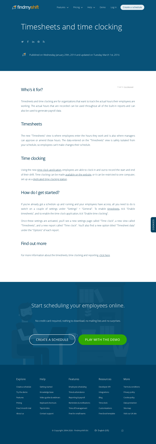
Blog (100, 397)
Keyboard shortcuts (48, 402)
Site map (127, 408)
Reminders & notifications (79, 402)
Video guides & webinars (50, 397)
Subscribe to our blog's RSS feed (44, 41)
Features (61, 7)
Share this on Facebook (28, 41)
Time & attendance (77, 392)
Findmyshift (36, 430)
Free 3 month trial (23, 408)
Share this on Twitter (22, 41)
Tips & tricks (45, 408)
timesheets (113, 208)
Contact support (47, 413)
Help (89, 7)
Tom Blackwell (128, 87)
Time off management (78, 408)
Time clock (103, 402)
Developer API (105, 386)
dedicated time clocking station (50, 179)
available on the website (78, 174)
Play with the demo (102, 339)
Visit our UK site (130, 413)
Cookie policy (129, 397)
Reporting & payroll (77, 397)
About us (20, 413)
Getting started (46, 386)
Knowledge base (46, 392)
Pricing (76, 7)
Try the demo (22, 392)
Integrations (104, 392)
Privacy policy (129, 392)
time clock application (49, 170)
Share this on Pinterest (38, 41)
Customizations (105, 408)
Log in (114, 7)
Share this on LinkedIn (33, 41)
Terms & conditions (132, 386)
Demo (103, 7)
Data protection (130, 402)
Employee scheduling (78, 386)
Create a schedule (132, 7)
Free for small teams (77, 413)
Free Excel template (107, 413)
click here (104, 255)
